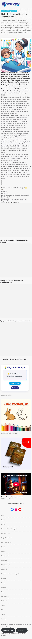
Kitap (2, 583)
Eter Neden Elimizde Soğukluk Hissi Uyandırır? (14, 241)
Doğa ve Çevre (5, 533)
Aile (2, 515)
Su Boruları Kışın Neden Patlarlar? (13, 359)
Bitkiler (3, 524)
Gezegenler (4, 556)
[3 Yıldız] (1, 182)
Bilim (2, 520)
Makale (3, 587)
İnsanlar (3, 578)
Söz (2, 610)
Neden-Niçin (6, 11)
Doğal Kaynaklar (6, 538)
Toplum (3, 619)
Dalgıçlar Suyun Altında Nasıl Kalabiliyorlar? (11, 281)
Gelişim (3, 551)
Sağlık (14, 11)
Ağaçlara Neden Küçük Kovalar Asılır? (15, 321)
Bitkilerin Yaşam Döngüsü (9, 529)
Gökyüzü (4, 560)
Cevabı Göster (15, 383)
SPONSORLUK (8, 630)
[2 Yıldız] (1, 181)
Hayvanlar (4, 569)
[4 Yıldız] (1, 183)
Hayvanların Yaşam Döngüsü (10, 574)
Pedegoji (4, 601)
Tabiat (3, 614)
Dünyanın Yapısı (6, 542)
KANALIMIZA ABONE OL (8, 498)
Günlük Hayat (5, 565)
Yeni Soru (15, 387)
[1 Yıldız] (1, 180)
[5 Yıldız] (1, 184)
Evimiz (3, 547)
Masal (3, 592)
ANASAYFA (21, 630)
